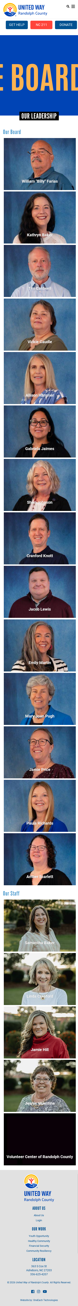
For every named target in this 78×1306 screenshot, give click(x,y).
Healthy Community (39, 1241)
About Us (39, 1215)
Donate (66, 24)
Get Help (17, 24)
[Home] (25, 10)
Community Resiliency (38, 1251)
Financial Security (39, 1246)
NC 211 (41, 24)
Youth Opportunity (39, 1236)
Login (39, 1220)
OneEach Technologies (45, 1300)
